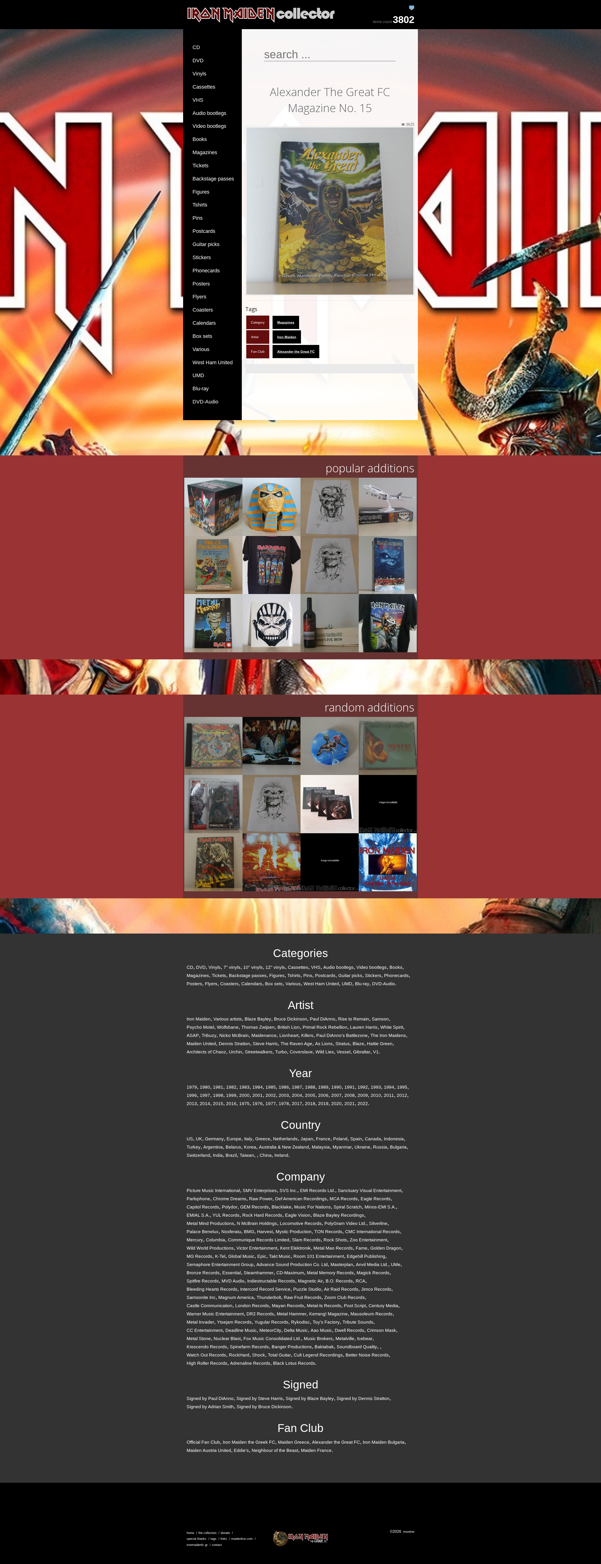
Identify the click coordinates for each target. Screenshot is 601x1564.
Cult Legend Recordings (318, 1355)
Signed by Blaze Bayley (310, 1398)
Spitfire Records (203, 1281)
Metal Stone (199, 1338)
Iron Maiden (286, 337)
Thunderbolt (269, 1297)
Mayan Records (288, 1305)
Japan (306, 1138)
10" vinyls (253, 967)
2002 (271, 1095)
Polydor (229, 1206)
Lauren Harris (364, 1027)
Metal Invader (200, 1322)
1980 (205, 1087)
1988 (310, 1087)
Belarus (233, 1147)
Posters (201, 284)
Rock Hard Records (262, 1215)
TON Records (328, 1231)
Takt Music (280, 1256)
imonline (408, 1531)
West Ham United (213, 362)
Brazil (231, 1155)
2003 (284, 1095)
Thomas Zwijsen (258, 1027)
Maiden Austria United (209, 1450)
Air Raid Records (341, 1289)
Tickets (200, 165)
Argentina (213, 1147)
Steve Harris (265, 1043)
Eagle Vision (297, 1215)
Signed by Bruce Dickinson (264, 1406)
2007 (336, 1095)
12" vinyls (275, 967)
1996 (192, 1095)
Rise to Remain (353, 1019)
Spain (356, 1138)
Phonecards (206, 271)
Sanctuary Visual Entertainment (369, 1190)
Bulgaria (398, 1147)
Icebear (364, 1338)
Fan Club (300, 1428)
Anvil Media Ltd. (372, 1264)
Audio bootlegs (209, 113)
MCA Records (344, 1198)
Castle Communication (209, 1305)
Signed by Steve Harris (259, 1398)
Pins (198, 218)
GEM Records (254, 1206)
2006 (323, 1095)
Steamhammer (259, 1272)
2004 (297, 1095)
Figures (201, 192)
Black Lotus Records (294, 1363)
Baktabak (324, 1346)
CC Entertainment (205, 1330)
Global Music (241, 1256)
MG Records (199, 1256)
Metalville (344, 1338)
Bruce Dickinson (290, 1019)
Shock (258, 1355)
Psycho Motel (200, 1027)
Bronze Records (203, 1272)
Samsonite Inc (201, 1297)
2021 (349, 1103)
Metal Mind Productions (210, 1223)
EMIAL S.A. (198, 1215)
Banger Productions (292, 1346)
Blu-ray (201, 388)
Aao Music (321, 1330)
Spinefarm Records (249, 1346)
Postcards (204, 231)
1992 (363, 1087)
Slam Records (306, 1239)
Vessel (343, 1051)
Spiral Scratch (348, 1206)
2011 (389, 1095)
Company (300, 1176)
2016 (231, 1103)
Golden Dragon (385, 1248)
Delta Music (296, 1330)
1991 (349, 1087)
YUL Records (225, 1215)
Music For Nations (312, 1206)
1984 (257, 1087)
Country (300, 1125)
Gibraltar (361, 1051)
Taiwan (247, 1155)
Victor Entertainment (256, 1248)
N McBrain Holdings (257, 1223)
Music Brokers (318, 1338)
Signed (300, 1384)
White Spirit (391, 1027)
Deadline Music (241, 1330)
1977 (271, 1103)
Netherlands (285, 1138)
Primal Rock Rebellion (325, 1027)
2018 (310, 1103)
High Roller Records (207, 1363)
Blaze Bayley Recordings (338, 1215)
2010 (376, 1095)
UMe (396, 1264)
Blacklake (281, 1206)
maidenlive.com (242, 1539)
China (266, 1155)
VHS (198, 100)
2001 (257, 1095)
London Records (252, 1305)
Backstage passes (213, 179)
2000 (244, 1095)
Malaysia (321, 1147)
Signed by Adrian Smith (210, 1406)
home (190, 1533)
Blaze (358, 1043)
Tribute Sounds (358, 1322)
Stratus (342, 1043)
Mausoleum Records (372, 1313)
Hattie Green (380, 1043)
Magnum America (236, 1297)
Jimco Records (376, 1289)
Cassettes (204, 87)
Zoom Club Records (344, 1297)
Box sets (202, 336)
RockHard (239, 1355)
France (323, 1138)
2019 (323, 1103)
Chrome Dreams (229, 1198)
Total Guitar (279, 1355)
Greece (262, 1138)
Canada (373, 1138)
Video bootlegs (209, 126)
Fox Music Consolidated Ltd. (272, 1338)
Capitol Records (203, 1206)
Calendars (204, 323)
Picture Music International (213, 1190)
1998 (218, 1095)
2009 (363, 1095)
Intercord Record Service (265, 1289)
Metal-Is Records (324, 1305)
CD (196, 47)
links (224, 1539)
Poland (340, 1138)
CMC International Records (372, 1231)
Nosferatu (231, 1231)
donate (225, 1533)
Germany (214, 1138)
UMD (198, 375)
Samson (380, 1019)
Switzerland (198, 1155)
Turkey (193, 1147)
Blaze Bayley (258, 1019)
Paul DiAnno (322, 1019)
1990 (336, 1087)
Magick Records (373, 1272)
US (190, 1138)
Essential (231, 1272)
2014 (205, 1103)
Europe (234, 1138)
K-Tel (220, 1256)
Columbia (215, 1239)
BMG (249, 1231)
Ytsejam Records (234, 1322)
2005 (310, 1095)
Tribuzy (209, 1035)
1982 (231, 1087)
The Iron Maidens (388, 1035)
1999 (231, 1095)
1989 (323, 1087)
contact (217, 1545)
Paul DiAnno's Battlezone (342, 1035)
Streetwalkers (258, 1051)
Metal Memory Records (330, 1272)
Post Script (355, 1305)
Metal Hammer (291, 1313)
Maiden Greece (293, 1442)
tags (213, 1539)
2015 (218, 1103)
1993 (376, 1087)
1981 (218, 1087)
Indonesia (394, 1138)
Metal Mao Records (333, 1248)
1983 (244, 1087)
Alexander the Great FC (296, 351)
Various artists (227, 1019)
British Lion (288, 1027)
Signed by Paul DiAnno (210, 1398)
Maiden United (201, 1043)
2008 (349, 1095)
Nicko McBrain (234, 1035)
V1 (376, 1051)
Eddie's (241, 1450)
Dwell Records (349, 1330)
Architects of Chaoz (206, 1051)
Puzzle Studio (307, 1289)
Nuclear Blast (227, 1338)
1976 (257, 1103)
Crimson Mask (381, 1330)
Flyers (199, 297)
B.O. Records (339, 1281)
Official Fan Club (203, 1442)
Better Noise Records (367, 1355)
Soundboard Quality (357, 1346)
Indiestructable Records (271, 1281)
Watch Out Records (206, 1355)
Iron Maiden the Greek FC (249, 1442)
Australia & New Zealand (284, 1147)
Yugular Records (271, 1322)
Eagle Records (376, 1198)
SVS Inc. (288, 1190)
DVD (198, 60)
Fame (361, 1248)
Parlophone (198, 1198)
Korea (250, 1147)
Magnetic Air (310, 1281)
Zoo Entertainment (368, 1239)
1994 (389, 1087)
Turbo (281, 1051)
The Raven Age (296, 1043)
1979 (192, 1087)
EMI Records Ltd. (317, 1190)
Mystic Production (294, 1231)
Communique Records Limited (258, 1239)
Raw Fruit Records (302, 1297)
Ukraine (362, 1147)
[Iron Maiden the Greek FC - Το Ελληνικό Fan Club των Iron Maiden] (300, 1538)
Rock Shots (335, 1239)
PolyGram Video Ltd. (345, 1223)
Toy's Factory (326, 1322)
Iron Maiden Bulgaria (384, 1442)
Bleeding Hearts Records (212, 1289)
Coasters (203, 310)
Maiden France (316, 1450)
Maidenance (264, 1035)
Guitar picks (206, 244)
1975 (244, 1103)
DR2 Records (260, 1313)
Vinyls (199, 74)
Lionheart (288, 1035)
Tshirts (200, 205)
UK (199, 1138)
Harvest (265, 1231)
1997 (205, 1095)
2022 (363, 1103)
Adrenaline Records (250, 1363)
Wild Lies (325, 1051)
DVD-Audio (205, 402)
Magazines (205, 152)
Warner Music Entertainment (215, 1313)
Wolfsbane (228, 1027)
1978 (284, 1103)
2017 (297, 1103)
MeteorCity (270, 1330)
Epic (261, 1256)
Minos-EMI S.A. (380, 1206)
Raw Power (260, 1198)
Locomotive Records (301, 1223)
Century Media (383, 1305)
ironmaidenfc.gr (197, 1545)
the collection (207, 1533)
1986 (284, 1087)
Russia (380, 1147)
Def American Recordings (301, 1198)
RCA (360, 1281)
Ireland (281, 1155)
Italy (248, 1138)
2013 (192, 1103)
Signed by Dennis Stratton (363, 1398)
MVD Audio (233, 1281)
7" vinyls (231, 967)
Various (201, 349)
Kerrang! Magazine (328, 1313)
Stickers (202, 257)
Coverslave (301, 1051)
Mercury (195, 1239)
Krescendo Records (207, 1346)
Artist (300, 1005)
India (218, 1155)
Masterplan (342, 1264)
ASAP (193, 1035)
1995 (402, 1087)
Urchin (235, 1051)
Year (300, 1073)
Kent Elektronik (295, 1248)
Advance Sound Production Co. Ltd (292, 1264)
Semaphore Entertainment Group (220, 1264)
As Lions (324, 1043)
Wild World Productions (210, 1248)
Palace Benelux (203, 1231)
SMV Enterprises (260, 1190)
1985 (271, 1087)
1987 (297, 1087)
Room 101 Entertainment (318, 1256)
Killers (307, 1035)
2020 (336, 1103)
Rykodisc (300, 1322)
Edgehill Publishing (366, 1256)
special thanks (196, 1539)
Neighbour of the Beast (275, 1450)
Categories (300, 953)
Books (200, 139)
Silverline (378, 1223)
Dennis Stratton (234, 1043)
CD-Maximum (290, 1272)
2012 (402, 1095)
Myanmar (342, 1147)
